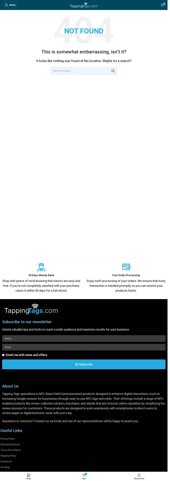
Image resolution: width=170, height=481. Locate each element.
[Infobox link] (41, 278)
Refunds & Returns (10, 444)
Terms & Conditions (10, 450)
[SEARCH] (113, 71)
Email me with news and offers (26, 355)
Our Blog (4, 467)
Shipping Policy (8, 455)
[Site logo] (84, 4)
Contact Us (6, 461)
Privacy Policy (7, 438)
